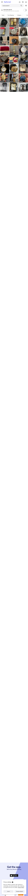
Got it (8, 891)
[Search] (21, 5)
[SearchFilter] (26, 5)
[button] (19, 2)
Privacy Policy (21, 887)
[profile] (26, 2)
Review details (19, 891)
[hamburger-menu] (2, 2)
